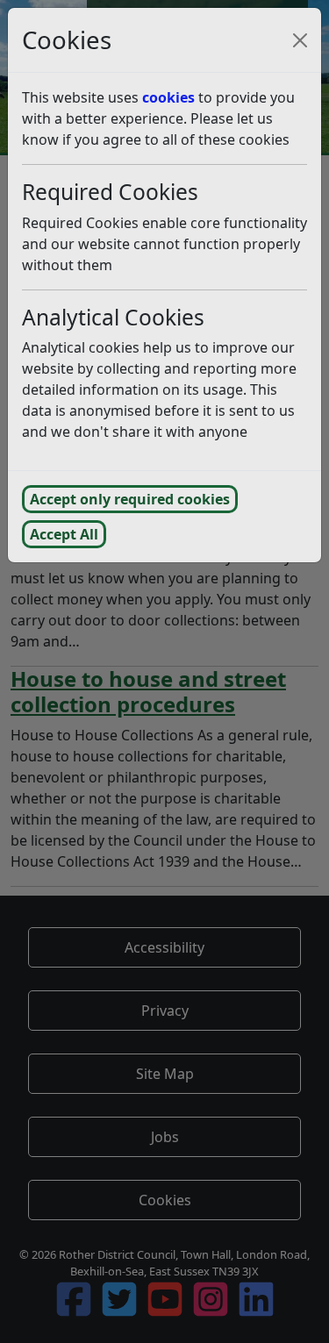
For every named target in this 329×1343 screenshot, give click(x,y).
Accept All (64, 534)
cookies (168, 97)
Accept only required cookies (130, 499)
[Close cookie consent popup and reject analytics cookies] (300, 40)
